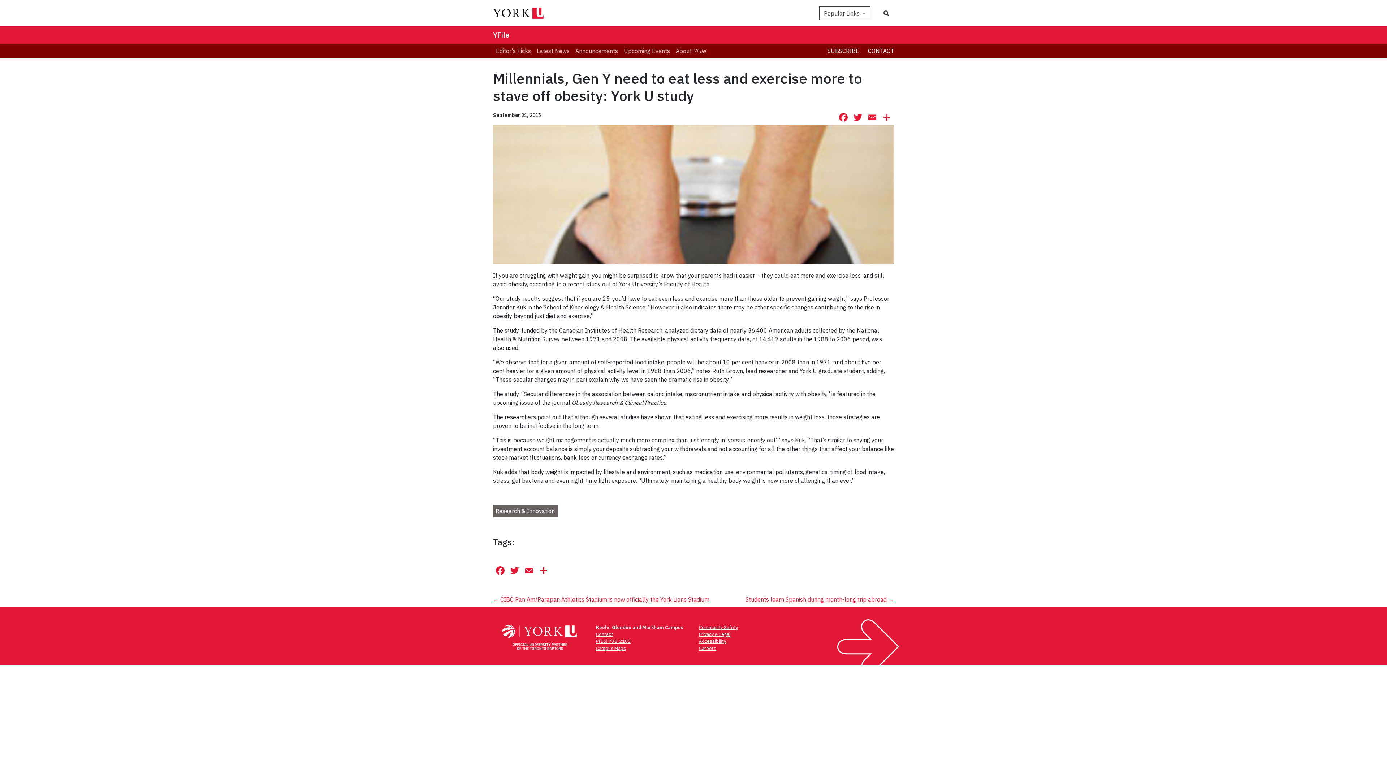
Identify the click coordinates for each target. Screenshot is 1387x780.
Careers (707, 648)
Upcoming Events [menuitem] (647, 51)
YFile (501, 35)
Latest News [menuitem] (553, 51)
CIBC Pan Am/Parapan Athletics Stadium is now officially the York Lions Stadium (601, 599)
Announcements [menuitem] (596, 51)
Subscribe (843, 51)
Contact (881, 51)
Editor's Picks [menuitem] (513, 51)
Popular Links (842, 13)
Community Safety (718, 627)
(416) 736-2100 (613, 641)
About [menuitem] (691, 51)
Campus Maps (611, 648)
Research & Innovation (525, 511)
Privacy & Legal (714, 634)
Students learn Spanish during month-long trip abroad (820, 599)
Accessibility (712, 641)
